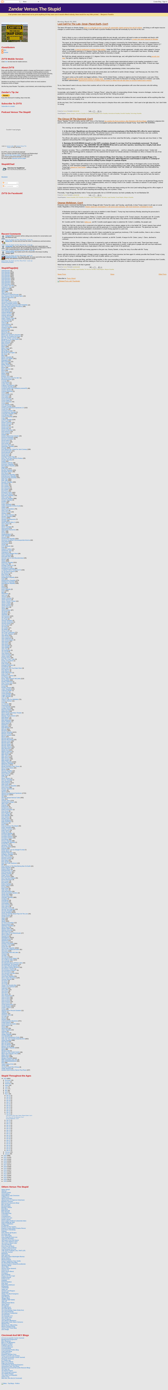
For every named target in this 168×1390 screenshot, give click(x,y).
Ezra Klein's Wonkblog (8, 1230)
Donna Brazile (5, 452)
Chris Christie (5, 394)
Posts (6, 183)
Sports (3, 921)
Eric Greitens (5, 486)
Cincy (3, 403)
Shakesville (5, 1292)
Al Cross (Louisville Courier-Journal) (12, 1338)
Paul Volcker (5, 817)
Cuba (3, 418)
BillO (2, 355)
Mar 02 (8, 1148)
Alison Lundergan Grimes (9, 303)
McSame (4, 730)
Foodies (4, 501)
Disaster (4, 448)
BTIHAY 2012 (5, 376)
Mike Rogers (5, 760)
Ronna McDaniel (6, 879)
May (6, 1090)
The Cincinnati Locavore (9, 1372)
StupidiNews (5, 937)
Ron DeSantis (5, 876)
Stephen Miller (6, 928)
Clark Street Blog (6, 1351)
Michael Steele (6, 745)
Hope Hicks (5, 564)
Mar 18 (8, 1122)
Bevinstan (4, 345)
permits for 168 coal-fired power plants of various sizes (85, 79)
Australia (4, 329)
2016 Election (5, 276)
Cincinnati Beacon (7, 1347)
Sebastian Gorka (6, 908)
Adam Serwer (5, 1189)
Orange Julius (5, 800)
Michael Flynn (5, 742)
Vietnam (4, 1031)
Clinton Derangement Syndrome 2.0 (12, 407)
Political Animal (6, 1277)
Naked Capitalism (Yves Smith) (11, 1261)
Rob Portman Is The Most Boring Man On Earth (16, 866)
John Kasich (5, 641)
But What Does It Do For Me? (10, 378)
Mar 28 (8, 1100)
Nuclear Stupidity (6, 788)
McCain (3, 729)
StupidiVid (4, 940)
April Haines (5, 326)
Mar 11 (8, 1133)
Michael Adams (6, 738)
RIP (2, 864)
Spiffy (3, 919)
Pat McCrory (5, 808)
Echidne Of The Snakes (8, 1227)
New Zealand (5, 781)
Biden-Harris (5, 348)
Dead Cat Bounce (7, 430)
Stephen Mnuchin (6, 930)
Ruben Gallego (6, 884)
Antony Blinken (6, 324)
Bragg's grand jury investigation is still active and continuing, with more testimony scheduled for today (119, 207)
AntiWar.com (5, 1197)
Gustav (3, 544)
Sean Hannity (5, 905)
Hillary (3, 561)
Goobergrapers (6, 534)
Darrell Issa (5, 425)
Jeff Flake (4, 614)
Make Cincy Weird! (7, 1362)
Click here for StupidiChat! (16, 168)
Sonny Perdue (5, 915)
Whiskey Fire (5, 1323)
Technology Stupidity (136, 113)
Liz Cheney (5, 704)
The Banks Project (7, 1370)
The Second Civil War (90, 269)
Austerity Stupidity (7, 327)
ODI (2, 796)
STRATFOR (5, 1288)
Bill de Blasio (5, 351)
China (3, 393)
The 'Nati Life (5, 1369)
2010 (5, 1177)
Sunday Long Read (7, 943)
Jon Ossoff (4, 652)
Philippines (4, 823)
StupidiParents (6, 939)
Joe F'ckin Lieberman (8, 632)
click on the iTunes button (13, 155)
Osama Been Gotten (7, 802)
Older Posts (163, 274)
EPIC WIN (4, 480)
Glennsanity (5, 528)
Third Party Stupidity (7, 976)
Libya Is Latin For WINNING (10, 699)
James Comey (5, 604)
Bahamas (4, 332)
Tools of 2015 (5, 1003)
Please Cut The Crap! (8, 1276)
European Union (6, 492)
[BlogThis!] (94, 111)
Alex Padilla (5, 300)
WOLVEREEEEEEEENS (9, 1061)
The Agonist (5, 1305)
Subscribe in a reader (8, 106)
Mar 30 (8, 1097)
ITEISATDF (4, 593)
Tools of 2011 (5, 997)
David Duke (5, 428)
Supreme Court (6, 945)
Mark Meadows (6, 720)
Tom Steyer (4, 994)
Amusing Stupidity (7, 308)
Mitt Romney (5, 765)
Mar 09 (8, 1137)
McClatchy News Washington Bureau (13, 1256)
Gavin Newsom (6, 512)
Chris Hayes (5, 396)
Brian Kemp (5, 372)
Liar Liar (4, 698)
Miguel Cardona (6, 751)
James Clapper (6, 602)
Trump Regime (119, 197)
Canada (4, 381)
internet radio (10, 146)
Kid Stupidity (5, 680)
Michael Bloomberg (7, 739)
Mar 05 (8, 1143)
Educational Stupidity (8, 465)
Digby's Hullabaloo (7, 1224)
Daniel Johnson (6, 424)
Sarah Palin (5, 894)
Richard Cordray (6, 857)
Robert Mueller (6, 867)
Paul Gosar (4, 811)
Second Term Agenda (8, 909)
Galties (3, 507)
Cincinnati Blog (6, 1348)
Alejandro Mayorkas (7, 297)
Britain (3, 373)
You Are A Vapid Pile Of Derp (10, 1067)
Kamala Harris (5, 657)
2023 (5, 1078)
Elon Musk (4, 473)
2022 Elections (6, 282)
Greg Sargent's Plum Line (9, 1237)
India (3, 579)
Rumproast (4, 1286)
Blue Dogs (4, 363)
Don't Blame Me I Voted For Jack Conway (14, 449)
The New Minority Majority (9, 966)
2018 (5, 1163)
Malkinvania (5, 711)
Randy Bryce (5, 851)
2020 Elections (6, 279)
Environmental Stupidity (92, 113)
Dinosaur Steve (6, 445)
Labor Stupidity (6, 689)
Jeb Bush (4, 613)
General (4, 518)
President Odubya (7, 838)
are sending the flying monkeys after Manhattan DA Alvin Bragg (125, 121)
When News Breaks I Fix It (9, 1053)
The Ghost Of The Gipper (9, 958)
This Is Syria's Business (8, 977)
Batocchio (8, 241)
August (7, 1085)
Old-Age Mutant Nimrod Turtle (10, 797)
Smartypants (5, 1295)
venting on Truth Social (77, 167)
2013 (5, 1172)
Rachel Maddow (6, 1282)
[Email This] (92, 111)
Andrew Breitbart (6, 312)
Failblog (4, 1231)
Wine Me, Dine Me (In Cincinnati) (11, 1378)
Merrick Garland (6, 735)
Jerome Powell (6, 623)
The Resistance (6, 972)
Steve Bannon (5, 931)
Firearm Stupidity (6, 500)
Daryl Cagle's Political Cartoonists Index (13, 1221)
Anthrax (3, 323)
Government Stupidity (8, 538)
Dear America (5, 431)
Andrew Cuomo (6, 314)
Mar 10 (8, 1135)
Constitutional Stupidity (8, 412)
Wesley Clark (5, 1050)
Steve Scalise (5, 934)
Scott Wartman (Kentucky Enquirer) (12, 1364)
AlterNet (4, 1191)
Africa (3, 291)
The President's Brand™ (9, 970)
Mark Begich (5, 717)
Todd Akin (4, 988)
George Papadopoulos (8, 519)
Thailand (4, 954)
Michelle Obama (6, 747)
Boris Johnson (5, 369)
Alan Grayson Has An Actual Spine (12, 296)
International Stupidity (114, 113)
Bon (5, 50)
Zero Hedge (5, 1329)
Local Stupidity (6, 707)
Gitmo (3, 525)
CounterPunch (6, 1216)
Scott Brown (5, 900)
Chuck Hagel (5, 400)
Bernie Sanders (6, 340)
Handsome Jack (6, 550)
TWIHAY (4, 1012)
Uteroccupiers (5, 1025)
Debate (3, 434)
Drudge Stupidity (6, 460)
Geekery (4, 513)
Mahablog (4, 1253)
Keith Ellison (5, 671)
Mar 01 (8, 1150)
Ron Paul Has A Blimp (8, 878)
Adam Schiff (5, 288)
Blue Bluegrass (6, 1341)
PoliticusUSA (5, 1279)
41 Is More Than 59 (7, 285)
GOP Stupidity (79, 197)
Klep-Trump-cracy (7, 683)
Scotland (4, 899)
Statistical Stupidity (7, 925)
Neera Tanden (5, 778)
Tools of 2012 (5, 998)
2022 (5, 1155)
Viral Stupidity (5, 1036)
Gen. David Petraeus (7, 515)
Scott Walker (5, 903)
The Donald (5, 957)
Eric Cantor (4, 485)
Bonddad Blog (5, 1206)
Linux (3, 702)
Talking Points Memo (7, 1302)
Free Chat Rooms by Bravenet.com (16, 169)
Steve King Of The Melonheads (11, 933)
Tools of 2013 (5, 1000)
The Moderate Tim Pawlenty (10, 964)
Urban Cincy (5, 1376)
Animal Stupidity (6, 320)
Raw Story (4, 1283)
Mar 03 (8, 1147)
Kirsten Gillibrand (6, 681)
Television (4, 951)
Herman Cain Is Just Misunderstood (12, 558)
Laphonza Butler (6, 690)
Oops (3, 799)
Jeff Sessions (5, 616)
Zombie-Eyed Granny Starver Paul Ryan (13, 1070)
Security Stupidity (6, 911)
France (3, 503)
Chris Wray (4, 397)
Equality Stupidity (6, 482)
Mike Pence (5, 757)
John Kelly (4, 643)
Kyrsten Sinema (6, 687)
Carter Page (5, 384)
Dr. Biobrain (5, 1225)
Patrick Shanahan (7, 809)
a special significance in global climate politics (90, 49)
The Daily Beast (6, 1308)
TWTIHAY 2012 (6, 1015)
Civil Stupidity (5, 404)
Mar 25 (8, 1105)
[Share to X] (96, 111)
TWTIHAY (4, 1013)
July (6, 1087)
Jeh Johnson (5, 617)
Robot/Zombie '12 (6, 870)
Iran (2, 585)
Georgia (4, 521)
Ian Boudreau (5, 573)
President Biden (6, 835)
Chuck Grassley (6, 398)
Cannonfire (4, 1215)
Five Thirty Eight (6, 1235)
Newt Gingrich (5, 783)
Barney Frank (5, 333)
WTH (3, 1062)
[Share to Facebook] (98, 111)
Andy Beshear (5, 317)
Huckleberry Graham (7, 568)
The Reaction (5, 1314)
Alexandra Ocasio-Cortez (9, 302)
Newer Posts (62, 274)
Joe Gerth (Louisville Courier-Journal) (13, 1357)
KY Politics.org (6, 1360)
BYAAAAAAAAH (6, 379)
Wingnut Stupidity (128, 197)
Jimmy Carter (5, 631)
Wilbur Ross (5, 1055)
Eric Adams (4, 483)
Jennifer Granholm (7, 622)
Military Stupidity (6, 762)
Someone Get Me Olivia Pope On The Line (14, 913)
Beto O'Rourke (6, 342)
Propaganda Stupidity (8, 842)
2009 (5, 1179)
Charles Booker (6, 390)
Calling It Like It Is (6, 1345)
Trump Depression (7, 1004)
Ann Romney (5, 321)
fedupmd (8, 236)
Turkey (3, 1009)
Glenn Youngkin (6, 526)
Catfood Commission (8, 385)
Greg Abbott (5, 541)
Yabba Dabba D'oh (7, 1064)
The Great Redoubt (7, 1311)
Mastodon (4, 177)
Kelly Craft (4, 674)
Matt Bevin (4, 724)
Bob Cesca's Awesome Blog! (10, 1203)
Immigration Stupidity (8, 577)
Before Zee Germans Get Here (10, 334)
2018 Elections (6, 278)
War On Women (6, 1044)
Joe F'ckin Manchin (7, 634)
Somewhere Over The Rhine (10, 1366)
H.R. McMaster (6, 546)
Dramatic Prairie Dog (8, 457)
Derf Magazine (6, 1353)
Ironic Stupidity (6, 589)
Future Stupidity (103, 113)
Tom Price (4, 992)
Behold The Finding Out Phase (11, 336)
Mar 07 (8, 1140)
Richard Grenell (6, 858)
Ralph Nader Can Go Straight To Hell (12, 849)
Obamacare (5, 794)
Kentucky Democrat (7, 1359)
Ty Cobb (4, 1016)
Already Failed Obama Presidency (12, 306)
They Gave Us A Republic (9, 1375)
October (7, 1082)
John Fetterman (6, 638)
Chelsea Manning (7, 391)
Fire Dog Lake (5, 1234)
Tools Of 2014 (5, 1001)
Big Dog (4, 349)
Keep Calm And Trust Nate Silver (11, 668)
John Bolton (5, 635)
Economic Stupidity (7, 464)
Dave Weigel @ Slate (8, 1222)
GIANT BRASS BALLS (8, 522)
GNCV (3, 531)
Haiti (2, 547)
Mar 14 (8, 1128)
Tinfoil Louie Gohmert (8, 986)
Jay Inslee (4, 611)
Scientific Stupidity (125, 113)
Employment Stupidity (8, 474)
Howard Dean (5, 567)
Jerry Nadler (5, 625)
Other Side (4, 803)
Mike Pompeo (5, 759)
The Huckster (5, 961)
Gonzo (3, 532)
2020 (5, 1159)
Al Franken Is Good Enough (10, 294)
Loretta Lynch (5, 708)
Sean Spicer (5, 906)
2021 (5, 1157)
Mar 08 (8, 1138)
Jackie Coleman (6, 598)
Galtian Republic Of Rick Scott (10, 506)
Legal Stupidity (111, 197)
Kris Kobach (5, 684)
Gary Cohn (4, 510)
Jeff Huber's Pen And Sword (10, 1240)
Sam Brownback (6, 891)
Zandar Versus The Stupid (34, 9)
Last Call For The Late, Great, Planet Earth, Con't (83, 24)
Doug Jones (5, 455)
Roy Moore (4, 882)
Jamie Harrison (6, 605)
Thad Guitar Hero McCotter (9, 952)
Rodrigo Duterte (6, 873)
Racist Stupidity (6, 847)
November (8, 1080)
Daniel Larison (6, 1219)
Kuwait (3, 686)
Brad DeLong (5, 1210)
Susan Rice (5, 946)
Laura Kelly (5, 692)
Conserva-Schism (7, 410)
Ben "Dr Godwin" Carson (9, 337)
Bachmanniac (5, 330)
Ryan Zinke (5, 888)
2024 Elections (6, 284)
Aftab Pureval (5, 293)
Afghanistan (5, 290)
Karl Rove (4, 662)
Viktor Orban (5, 1033)
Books (3, 367)
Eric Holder (4, 489)
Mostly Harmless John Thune (10, 766)
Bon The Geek (5, 366)
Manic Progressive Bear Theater (11, 713)
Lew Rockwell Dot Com (8, 1249)
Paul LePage (5, 814)
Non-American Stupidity (8, 785)
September (8, 1083)
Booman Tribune (6, 1207)
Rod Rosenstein (6, 872)
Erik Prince (4, 491)
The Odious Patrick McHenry (10, 967)
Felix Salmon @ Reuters (9, 1232)
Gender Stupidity (6, 516)
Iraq (2, 586)
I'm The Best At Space (8, 571)
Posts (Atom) (71, 278)
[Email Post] (89, 111)
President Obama (6, 836)
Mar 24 (8, 1107)
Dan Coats (4, 421)
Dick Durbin (5, 443)
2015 (5, 1168)
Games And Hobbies (7, 509)
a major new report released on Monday (145, 39)
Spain (3, 918)
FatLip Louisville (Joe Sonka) (10, 1356)
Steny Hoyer (5, 927)
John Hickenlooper (7, 640)
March (7, 1093)
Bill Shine (4, 354)
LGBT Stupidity (6, 696)
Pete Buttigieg (5, 820)
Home (112, 274)
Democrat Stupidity (7, 437)
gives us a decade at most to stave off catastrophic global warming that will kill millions (113, 28)
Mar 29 (8, 1099)
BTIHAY (3, 375)
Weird (3, 1049)
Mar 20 (8, 1114)
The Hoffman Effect (7, 960)
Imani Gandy (5, 576)
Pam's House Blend (7, 1271)
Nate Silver (4, 775)
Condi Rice (4, 409)
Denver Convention (7, 439)
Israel (3, 590)
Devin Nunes (5, 442)
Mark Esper (5, 719)
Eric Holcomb (5, 488)
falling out (88, 222)
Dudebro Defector (7, 462)
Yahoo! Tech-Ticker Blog (9, 1328)
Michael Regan (6, 744)
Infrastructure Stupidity (8, 580)
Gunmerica (4, 543)
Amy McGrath (5, 311)
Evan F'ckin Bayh (6, 494)
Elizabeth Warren (6, 471)
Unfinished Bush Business (9, 1021)
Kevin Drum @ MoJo (7, 1246)
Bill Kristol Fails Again (8, 352)
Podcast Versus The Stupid (9, 826)
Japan (3, 608)
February (7, 1152)
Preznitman (5, 839)
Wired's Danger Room (8, 1326)
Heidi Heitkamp (6, 555)
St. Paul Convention (7, 922)
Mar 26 (8, 1104)
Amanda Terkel (6, 1192)
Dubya (3, 461)
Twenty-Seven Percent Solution (11, 1010)
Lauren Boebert (6, 693)
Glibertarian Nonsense (8, 529)
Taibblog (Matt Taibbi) (8, 1299)
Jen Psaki (4, 619)
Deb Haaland (5, 433)
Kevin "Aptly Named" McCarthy (99, 197)
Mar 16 (8, 1125)
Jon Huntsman (6, 650)
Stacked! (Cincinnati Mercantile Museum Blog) (15, 1367)
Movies (3, 769)
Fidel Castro (5, 497)
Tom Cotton (5, 989)
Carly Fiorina (5, 382)
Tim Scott (4, 983)
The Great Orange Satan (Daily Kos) (12, 1310)
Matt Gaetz (4, 726)
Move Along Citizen (7, 768)
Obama (3, 791)
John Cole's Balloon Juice (9, 1241)
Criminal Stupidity (70, 197)
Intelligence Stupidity (7, 582)
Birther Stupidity (6, 357)
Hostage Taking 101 (7, 565)
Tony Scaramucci (6, 995)
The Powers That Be (7, 969)
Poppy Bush (5, 832)
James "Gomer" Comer (8, 601)
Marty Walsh (5, 723)
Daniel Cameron (6, 422)
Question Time (6, 845)
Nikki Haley (5, 784)
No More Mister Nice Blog (9, 1262)
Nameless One (6, 772)
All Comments (8, 186)
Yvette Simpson (6, 1068)
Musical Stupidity (6, 771)
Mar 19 (8, 1120)
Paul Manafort (5, 815)
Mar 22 (8, 1110)
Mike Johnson (5, 756)
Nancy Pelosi (5, 774)
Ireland (3, 588)
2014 (5, 1170)
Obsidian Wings (6, 1265)
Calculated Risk (6, 1213)
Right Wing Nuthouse (8, 1285)
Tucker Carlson (6, 1007)
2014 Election (5, 275)
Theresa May (5, 975)
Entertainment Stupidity (8, 476)
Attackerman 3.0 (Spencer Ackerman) (13, 1200)
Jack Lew (4, 595)
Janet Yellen (5, 607)
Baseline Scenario (7, 1201)
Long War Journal (7, 1252)
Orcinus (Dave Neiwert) (8, 1268)
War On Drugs (5, 1043)
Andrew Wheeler (6, 315)
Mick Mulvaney (6, 748)
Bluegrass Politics (7, 1344)
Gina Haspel (5, 524)
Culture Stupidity (6, 419)
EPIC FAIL (4, 479)
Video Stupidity (6, 1030)
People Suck (5, 818)
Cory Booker (5, 415)
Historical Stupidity (7, 562)
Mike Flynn (4, 754)
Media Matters (5, 1258)
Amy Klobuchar (6, 309)
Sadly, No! (4, 1289)
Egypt (3, 467)
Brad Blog (4, 1209)
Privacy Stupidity (6, 841)
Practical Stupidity (7, 833)
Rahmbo (4, 848)
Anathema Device (11, 257)
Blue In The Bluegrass (8, 1342)
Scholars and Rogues (8, 1291)
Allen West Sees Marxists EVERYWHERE (14, 305)
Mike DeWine (5, 753)
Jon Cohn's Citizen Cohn (9, 1243)
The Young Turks (6, 1317)
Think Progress (6, 1319)
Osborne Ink (5, 1270)
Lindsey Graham (6, 701)
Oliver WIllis (5, 1267)
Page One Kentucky (7, 1363)
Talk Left (4, 1301)
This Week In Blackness (8, 1320)
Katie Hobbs (5, 663)
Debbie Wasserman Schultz (10, 436)
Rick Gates (4, 860)
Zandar (6, 52)
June (6, 1088)
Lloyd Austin (5, 705)
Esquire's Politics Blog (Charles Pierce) (13, 1228)
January (7, 1153)
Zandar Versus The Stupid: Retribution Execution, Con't (14, 250)
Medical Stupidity (6, 732)
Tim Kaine (4, 980)
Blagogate (4, 360)
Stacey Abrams (6, 924)
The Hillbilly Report (7, 1373)
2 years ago (29, 239)
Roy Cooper (5, 881)
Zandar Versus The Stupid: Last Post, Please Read (13, 239)
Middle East (5, 750)
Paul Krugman (5, 812)
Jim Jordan (87, 197)
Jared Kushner (6, 610)
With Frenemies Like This (9, 1059)
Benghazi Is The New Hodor (10, 339)
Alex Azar (4, 299)
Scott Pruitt (4, 902)
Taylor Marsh (5, 1304)
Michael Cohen (6, 741)
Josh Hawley (5, 653)
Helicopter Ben (6, 556)
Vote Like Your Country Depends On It (13, 1039)
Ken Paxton (5, 677)
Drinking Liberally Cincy (8, 1354)
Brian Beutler (5, 1212)
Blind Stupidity (5, 361)
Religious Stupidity (7, 854)
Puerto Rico (5, 844)
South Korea (5, 916)
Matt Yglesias (5, 1255)
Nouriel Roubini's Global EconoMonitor (13, 1264)
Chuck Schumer (6, 401)
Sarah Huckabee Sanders (9, 893)
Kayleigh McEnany (7, 665)
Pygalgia (4, 1280)
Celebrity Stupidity (7, 387)
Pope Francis (5, 830)
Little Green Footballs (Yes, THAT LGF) (13, 1250)
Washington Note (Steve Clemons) (12, 1322)
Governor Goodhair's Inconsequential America (15, 540)
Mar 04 (8, 1145)
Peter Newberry (6, 821)
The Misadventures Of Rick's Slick (11, 963)
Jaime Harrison (6, 599)
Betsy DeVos (5, 343)
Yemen (3, 1065)
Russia (3, 887)
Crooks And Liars (6, 1218)
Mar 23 (8, 1109)
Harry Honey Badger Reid (9, 553)
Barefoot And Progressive (9, 1339)
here (6, 62)
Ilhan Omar (4, 574)
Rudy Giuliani (5, 885)
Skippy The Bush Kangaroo (10, 1294)
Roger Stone (5, 875)
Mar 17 (8, 1123)
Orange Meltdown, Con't (70, 202)
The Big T (4, 955)
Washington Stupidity (8, 1047)
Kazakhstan (5, 666)
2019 (5, 1161)
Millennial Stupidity (7, 763)
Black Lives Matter (7, 358)
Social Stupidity (6, 912)
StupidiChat (5, 936)
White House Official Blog (9, 1325)
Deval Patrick (5, 440)
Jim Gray (4, 626)
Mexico (3, 736)
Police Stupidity (6, 827)
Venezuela (4, 1028)
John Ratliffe (5, 647)
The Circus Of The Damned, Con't (75, 118)
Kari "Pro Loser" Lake (8, 659)
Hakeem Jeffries (6, 549)
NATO (3, 777)
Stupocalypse (5, 942)
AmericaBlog (5, 1194)
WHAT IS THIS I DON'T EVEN (10, 1052)
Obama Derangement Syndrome (11, 793)
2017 (5, 1164)
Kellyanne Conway (7, 675)
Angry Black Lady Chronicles (10, 1195)
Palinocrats (4, 806)
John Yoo (4, 649)
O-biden (4, 790)
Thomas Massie (6, 979)
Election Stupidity (6, 470)
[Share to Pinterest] (101, 111)
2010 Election (5, 272)
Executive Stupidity (7, 495)
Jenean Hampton (6, 620)
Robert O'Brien (6, 869)
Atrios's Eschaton (6, 1198)
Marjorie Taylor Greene (8, 716)
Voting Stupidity (6, 1040)
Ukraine (3, 1019)
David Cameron (6, 427)
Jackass (4, 596)
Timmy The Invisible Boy (9, 985)
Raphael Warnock (7, 852)
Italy (2, 592)
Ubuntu (3, 1018)
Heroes (3, 559)
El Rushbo (4, 468)
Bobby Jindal (5, 364)
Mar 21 (8, 1112)
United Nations (6, 1022)
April (6, 1092)
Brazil (3, 370)
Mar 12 (8, 1132)
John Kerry (4, 644)
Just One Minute (6, 1244)
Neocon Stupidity (6, 780)
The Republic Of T (7, 1316)
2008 (5, 1181)
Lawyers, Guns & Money (9, 1247)
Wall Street (4, 1041)
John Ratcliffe (5, 646)
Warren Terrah (5, 1046)
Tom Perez (4, 991)
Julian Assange (6, 654)
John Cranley (5, 637)
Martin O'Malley (6, 721)
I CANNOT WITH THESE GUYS (11, 570)
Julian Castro (5, 656)
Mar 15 (8, 1127)
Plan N (3, 824)
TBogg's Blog (5, 1298)
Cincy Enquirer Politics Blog (10, 1350)
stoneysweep (9, 252)
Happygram (5, 552)
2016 (5, 1166)
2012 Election (5, 273)
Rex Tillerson (5, 855)
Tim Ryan (4, 982)
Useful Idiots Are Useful (8, 1024)
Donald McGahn (6, 451)
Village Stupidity (6, 1034)
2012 (5, 1174)
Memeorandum (6, 1259)
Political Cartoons (6, 829)
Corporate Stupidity (81, 113)
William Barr (5, 1056)
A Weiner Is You (6, 287)
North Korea (5, 787)
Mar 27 (8, 1102)
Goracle (3, 537)
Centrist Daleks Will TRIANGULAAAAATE (14, 388)
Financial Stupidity (7, 498)
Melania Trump (6, 733)
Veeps (3, 1027)
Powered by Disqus (7, 262)
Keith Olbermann (6, 672)
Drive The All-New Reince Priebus (12, 458)
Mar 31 (8, 1095)
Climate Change (70, 113)
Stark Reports (5, 1296)
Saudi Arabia (5, 896)
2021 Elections (6, 281)
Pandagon (4, 1273)
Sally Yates (4, 890)
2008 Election (5, 270)
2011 (5, 1175)
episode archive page (19, 158)
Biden (3, 346)
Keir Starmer (5, 669)
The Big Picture (6, 1307)
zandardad (8, 246)
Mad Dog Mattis (6, 710)
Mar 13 (8, 1130)
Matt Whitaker (5, 727)
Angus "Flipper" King (7, 318)
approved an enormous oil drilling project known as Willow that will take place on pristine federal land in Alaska (115, 80)
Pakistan (4, 805)
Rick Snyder (5, 861)
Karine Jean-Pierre (7, 660)
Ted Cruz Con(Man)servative (10, 949)
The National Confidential (9, 1313)
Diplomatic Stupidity (7, 446)
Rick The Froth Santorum (9, 863)
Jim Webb (4, 629)
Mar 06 (8, 1142)
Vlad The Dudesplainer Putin (10, 1037)
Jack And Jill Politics (7, 1238)
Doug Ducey (5, 454)
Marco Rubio (5, 714)
